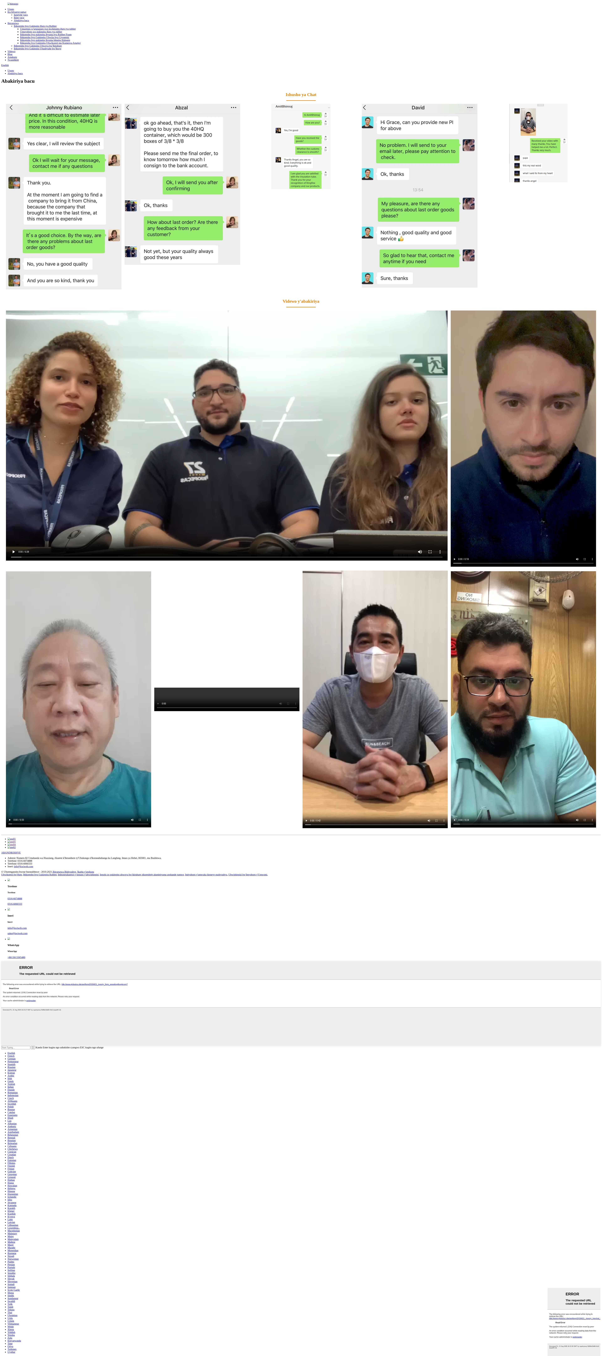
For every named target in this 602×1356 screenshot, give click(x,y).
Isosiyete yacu (21, 14)
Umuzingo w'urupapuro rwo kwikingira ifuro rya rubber (48, 29)
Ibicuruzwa (13, 23)
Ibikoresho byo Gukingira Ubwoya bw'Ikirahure (38, 45)
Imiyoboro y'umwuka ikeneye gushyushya (206, 874)
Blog (10, 54)
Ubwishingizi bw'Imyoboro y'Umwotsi (247, 874)
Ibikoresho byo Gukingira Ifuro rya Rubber (35, 26)
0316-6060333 (15, 904)
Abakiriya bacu (21, 20)
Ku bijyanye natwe (17, 12)
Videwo (11, 51)
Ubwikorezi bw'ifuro (11, 874)
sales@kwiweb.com (17, 933)
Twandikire (13, 60)
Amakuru (12, 57)
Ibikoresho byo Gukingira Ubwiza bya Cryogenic (44, 37)
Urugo (11, 9)
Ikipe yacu (19, 17)
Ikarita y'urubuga (85, 871)
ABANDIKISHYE (11, 852)
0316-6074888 (15, 898)
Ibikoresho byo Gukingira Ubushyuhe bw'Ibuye (37, 48)
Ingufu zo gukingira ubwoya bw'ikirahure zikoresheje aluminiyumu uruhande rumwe (142, 874)
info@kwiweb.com (23, 866)
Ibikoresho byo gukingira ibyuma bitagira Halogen (45, 40)
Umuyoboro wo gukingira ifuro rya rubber (41, 31)
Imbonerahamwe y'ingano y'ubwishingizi (78, 874)
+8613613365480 (16, 957)
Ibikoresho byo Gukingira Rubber (40, 874)
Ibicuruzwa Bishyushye (64, 871)
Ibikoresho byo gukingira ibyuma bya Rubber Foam (45, 34)
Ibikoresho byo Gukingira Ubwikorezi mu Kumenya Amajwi (50, 43)
